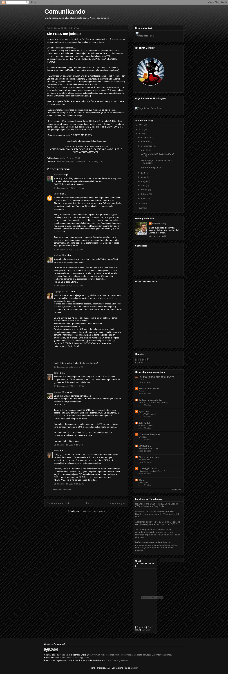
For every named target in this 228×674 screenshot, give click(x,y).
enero (144, 198)
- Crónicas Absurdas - (150, 434)
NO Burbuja (145, 446)
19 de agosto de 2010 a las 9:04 (68, 367)
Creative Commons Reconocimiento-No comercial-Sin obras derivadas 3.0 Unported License (129, 655)
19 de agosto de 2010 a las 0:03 (68, 249)
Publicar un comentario (61, 490)
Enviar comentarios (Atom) (93, 511)
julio (143, 172)
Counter (139, 362)
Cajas (141, 391)
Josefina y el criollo (149, 388)
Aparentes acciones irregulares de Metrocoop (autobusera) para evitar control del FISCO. (157, 523)
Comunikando (64, 11)
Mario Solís (65, 655)
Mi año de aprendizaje (148, 448)
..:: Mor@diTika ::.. (148, 468)
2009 (141, 203)
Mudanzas (143, 483)
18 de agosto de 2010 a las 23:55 (69, 188)
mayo (144, 181)
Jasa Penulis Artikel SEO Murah (153, 402)
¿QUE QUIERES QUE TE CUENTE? (156, 377)
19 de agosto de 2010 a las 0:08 (68, 285)
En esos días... (145, 460)
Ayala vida (144, 411)
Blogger (134, 668)
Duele (141, 380)
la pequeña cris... (62, 291)
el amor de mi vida (147, 425)
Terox (56, 373)
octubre (145, 141)
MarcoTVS (59, 175)
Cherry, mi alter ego (149, 457)
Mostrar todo (176, 490)
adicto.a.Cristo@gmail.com (116, 660)
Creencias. (143, 437)
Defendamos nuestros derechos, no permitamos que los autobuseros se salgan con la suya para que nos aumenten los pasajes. (156, 546)
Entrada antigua (116, 503)
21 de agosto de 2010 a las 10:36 (69, 484)
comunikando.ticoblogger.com (75, 657)
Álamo (142, 480)
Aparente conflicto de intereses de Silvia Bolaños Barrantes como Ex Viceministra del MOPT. (157, 514)
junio (144, 177)
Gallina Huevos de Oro (150, 400)
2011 (141, 129)
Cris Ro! (85, 39)
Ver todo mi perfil (157, 236)
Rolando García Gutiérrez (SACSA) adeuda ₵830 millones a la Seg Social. (156, 505)
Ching (57, 194)
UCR (100, 161)
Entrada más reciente (58, 503)
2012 (141, 125)
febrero (145, 194)
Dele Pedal (144, 423)
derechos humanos (65, 161)
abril (143, 185)
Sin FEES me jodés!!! (151, 167)
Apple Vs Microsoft (147, 414)
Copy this (141, 627)
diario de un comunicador (86, 161)
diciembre (146, 137)
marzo (144, 189)
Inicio (89, 503)
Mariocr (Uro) (60, 255)
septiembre (147, 146)
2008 (141, 208)
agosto (145, 150)
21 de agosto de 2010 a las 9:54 (68, 445)
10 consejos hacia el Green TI (152, 471)
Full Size (145, 629)
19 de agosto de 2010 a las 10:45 (69, 386)
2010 (141, 133)
